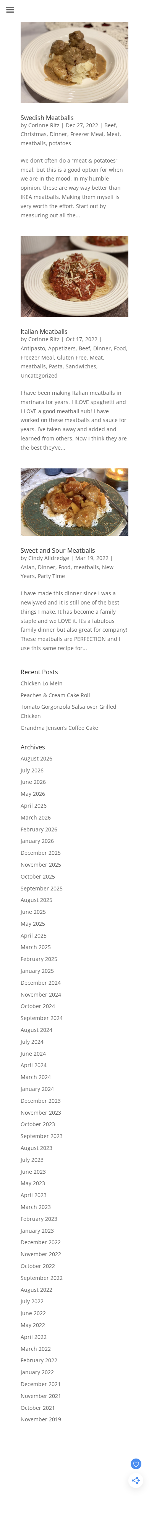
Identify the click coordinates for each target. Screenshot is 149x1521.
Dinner (58, 134)
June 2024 (33, 1053)
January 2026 (37, 840)
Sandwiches (81, 366)
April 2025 (34, 935)
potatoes (60, 143)
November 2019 (41, 1419)
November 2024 (41, 994)
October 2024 (38, 1006)
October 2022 (38, 1266)
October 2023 (38, 1124)
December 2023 (41, 1100)
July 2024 (32, 1041)
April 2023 (34, 1195)
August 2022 (36, 1289)
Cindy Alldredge (48, 558)
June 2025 (33, 911)
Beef (110, 125)
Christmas (34, 134)
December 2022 (41, 1242)
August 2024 (36, 1029)
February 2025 (39, 959)
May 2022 (33, 1325)
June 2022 (33, 1313)
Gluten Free (72, 357)
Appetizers (62, 348)
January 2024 (37, 1088)
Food (120, 348)
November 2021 (41, 1395)
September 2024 (42, 1018)
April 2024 (34, 1065)
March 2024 (36, 1077)
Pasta (56, 366)
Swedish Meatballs (47, 117)
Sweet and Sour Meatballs (58, 550)
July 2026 (32, 770)
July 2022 (32, 1301)
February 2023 (39, 1218)
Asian (28, 567)
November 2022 (41, 1254)
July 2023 (32, 1159)
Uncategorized (39, 375)
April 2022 (34, 1336)
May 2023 (33, 1183)
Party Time (51, 576)
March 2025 (36, 947)
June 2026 (33, 781)
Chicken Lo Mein (42, 683)
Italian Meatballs (44, 331)
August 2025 (36, 899)
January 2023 (37, 1230)
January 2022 (37, 1372)
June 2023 (33, 1171)
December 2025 (41, 852)
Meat (113, 134)
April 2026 (34, 805)
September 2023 (42, 1136)
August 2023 (36, 1147)
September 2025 (42, 888)
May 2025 (33, 923)
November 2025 (41, 864)
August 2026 (36, 758)
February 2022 (39, 1360)
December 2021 (41, 1384)
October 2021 (38, 1407)
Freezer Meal (87, 134)
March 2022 (36, 1348)
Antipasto (33, 348)
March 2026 (36, 817)
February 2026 (39, 829)
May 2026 (33, 793)
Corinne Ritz (44, 125)
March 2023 (36, 1207)
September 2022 (42, 1277)
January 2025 (37, 970)
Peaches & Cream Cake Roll (55, 695)
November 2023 (41, 1112)
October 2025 (38, 876)
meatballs (33, 143)
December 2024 (41, 982)
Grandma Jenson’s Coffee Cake (59, 727)
